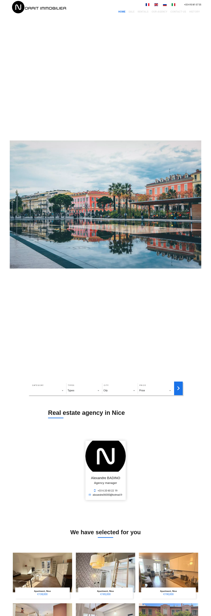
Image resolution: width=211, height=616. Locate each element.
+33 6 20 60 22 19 (107, 490)
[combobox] (48, 390)
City (106, 385)
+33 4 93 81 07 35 (192, 4)
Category (38, 385)
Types (71, 385)
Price (142, 385)
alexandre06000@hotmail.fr (107, 494)
